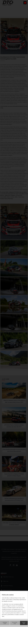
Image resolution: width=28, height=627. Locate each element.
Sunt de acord (23, 623)
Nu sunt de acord (14, 623)
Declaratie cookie (5, 623)
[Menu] (25, 2)
